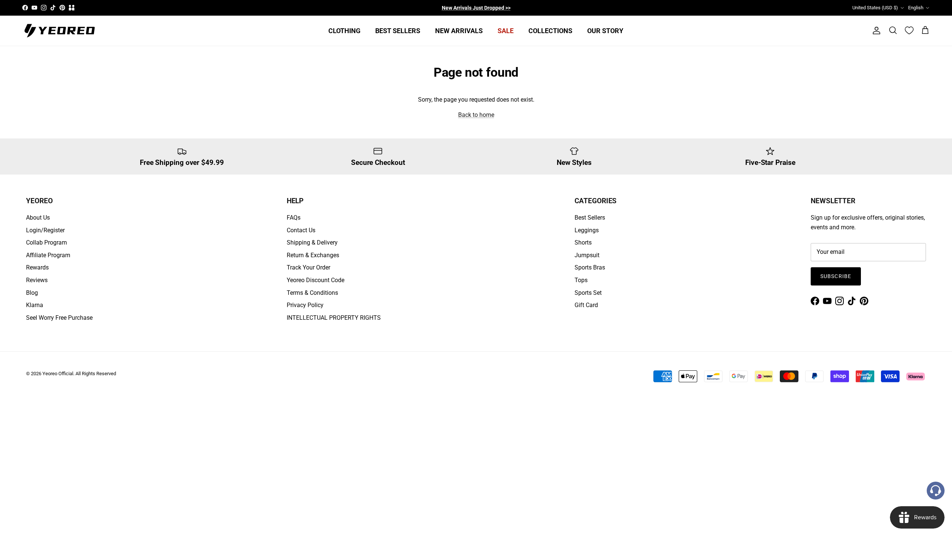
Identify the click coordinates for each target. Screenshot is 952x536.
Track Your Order (308, 267)
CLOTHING (344, 31)
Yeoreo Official (57, 373)
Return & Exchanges (313, 255)
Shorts (583, 242)
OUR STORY (605, 31)
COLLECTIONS (550, 31)
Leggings (587, 230)
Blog (32, 292)
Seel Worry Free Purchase (59, 317)
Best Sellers (590, 217)
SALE (506, 31)
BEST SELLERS (397, 31)
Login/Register (45, 230)
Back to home (476, 114)
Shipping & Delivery (312, 242)
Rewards (37, 267)
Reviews (37, 280)
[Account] (875, 30)
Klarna (34, 305)
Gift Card (586, 305)
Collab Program (46, 242)
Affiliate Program (48, 255)
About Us (38, 217)
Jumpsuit (587, 255)
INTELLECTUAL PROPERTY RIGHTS (334, 317)
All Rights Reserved (95, 373)
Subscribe (835, 276)
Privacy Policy (305, 305)
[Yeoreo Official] (59, 30)
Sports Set (588, 292)
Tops (581, 280)
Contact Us (301, 230)
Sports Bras (590, 267)
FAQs (293, 217)
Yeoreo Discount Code (315, 280)
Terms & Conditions (312, 292)
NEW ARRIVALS (459, 31)
